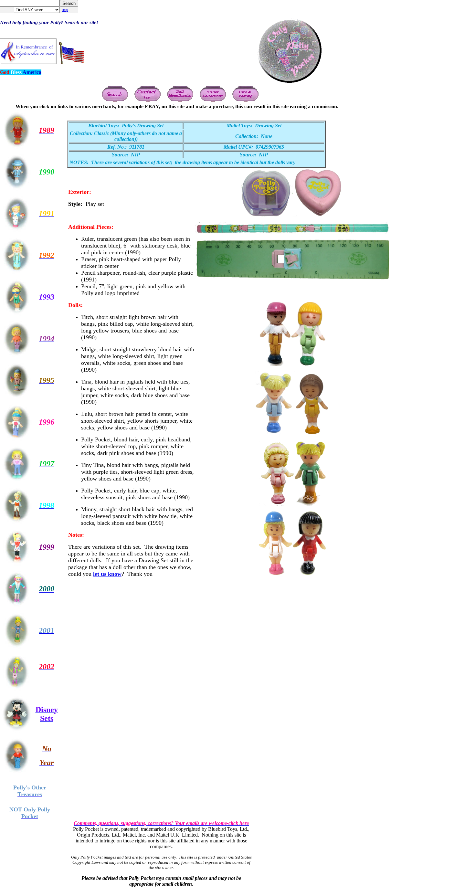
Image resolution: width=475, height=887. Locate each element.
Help (65, 10)
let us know (107, 574)
